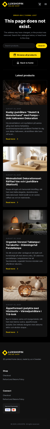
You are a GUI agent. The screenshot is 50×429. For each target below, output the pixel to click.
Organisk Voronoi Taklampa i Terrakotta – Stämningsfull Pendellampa (23, 245)
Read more (12, 139)
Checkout (7, 375)
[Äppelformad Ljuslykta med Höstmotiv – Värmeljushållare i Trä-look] (25, 288)
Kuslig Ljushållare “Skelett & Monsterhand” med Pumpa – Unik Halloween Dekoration (22, 115)
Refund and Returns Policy (13, 379)
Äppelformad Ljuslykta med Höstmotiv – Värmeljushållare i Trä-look (24, 311)
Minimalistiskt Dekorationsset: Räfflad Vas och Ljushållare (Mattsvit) (24, 181)
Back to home (25, 63)
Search (41, 46)
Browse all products (25, 55)
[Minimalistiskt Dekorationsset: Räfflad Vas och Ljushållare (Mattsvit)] (25, 159)
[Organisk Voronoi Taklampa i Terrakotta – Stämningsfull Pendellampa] (25, 222)
